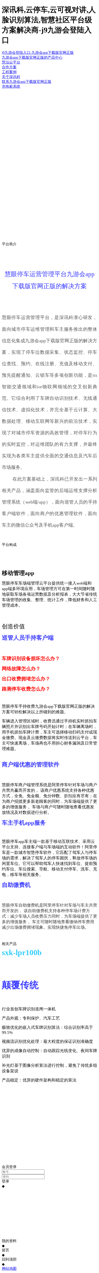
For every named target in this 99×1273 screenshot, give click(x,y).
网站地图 (9, 1268)
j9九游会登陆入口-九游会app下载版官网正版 (38, 53)
